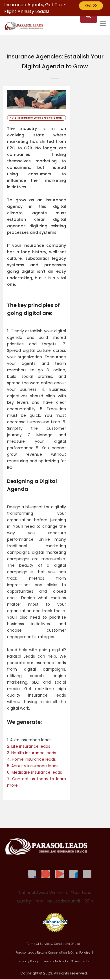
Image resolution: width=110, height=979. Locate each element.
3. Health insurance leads (31, 753)
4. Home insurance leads (31, 759)
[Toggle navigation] (103, 24)
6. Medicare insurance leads (34, 772)
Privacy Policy (29, 961)
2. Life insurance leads (28, 746)
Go (89, 5)
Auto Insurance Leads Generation (36, 117)
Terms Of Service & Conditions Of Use (53, 944)
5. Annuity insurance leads (32, 766)
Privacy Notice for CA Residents (66, 961)
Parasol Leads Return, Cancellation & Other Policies (53, 952)
